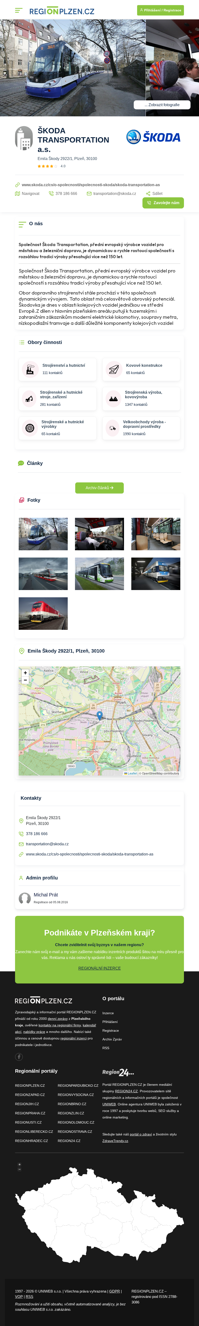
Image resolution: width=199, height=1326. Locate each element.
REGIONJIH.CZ (27, 1104)
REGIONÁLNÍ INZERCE (99, 968)
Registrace (172, 10)
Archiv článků (98, 488)
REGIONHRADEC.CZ (31, 1141)
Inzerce (108, 1013)
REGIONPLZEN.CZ (30, 1085)
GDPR (114, 1291)
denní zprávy (58, 1019)
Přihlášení (110, 1022)
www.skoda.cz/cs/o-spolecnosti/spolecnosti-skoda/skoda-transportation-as (89, 854)
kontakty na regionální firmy (60, 1025)
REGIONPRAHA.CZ (30, 1113)
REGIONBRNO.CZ (72, 1104)
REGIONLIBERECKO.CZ (34, 1132)
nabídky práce (34, 1032)
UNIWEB (109, 1104)
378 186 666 (37, 834)
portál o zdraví (141, 1134)
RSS (105, 1048)
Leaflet (132, 773)
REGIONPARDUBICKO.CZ (78, 1085)
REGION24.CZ (69, 1141)
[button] (100, 716)
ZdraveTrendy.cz (115, 1141)
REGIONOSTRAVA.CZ (75, 1132)
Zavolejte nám (166, 203)
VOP (19, 1296)
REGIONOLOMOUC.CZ (76, 1122)
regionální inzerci (73, 1038)
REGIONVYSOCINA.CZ (76, 1095)
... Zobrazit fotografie (162, 105)
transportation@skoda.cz (47, 844)
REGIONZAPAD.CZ (30, 1095)
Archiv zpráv (112, 1039)
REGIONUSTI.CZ (28, 1122)
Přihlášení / (153, 10)
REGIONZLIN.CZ (71, 1113)
